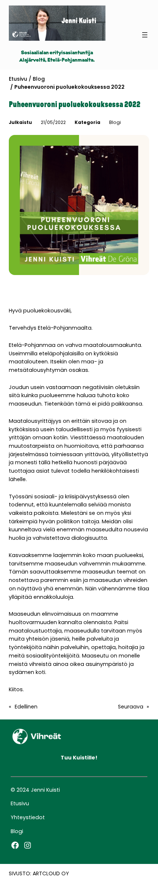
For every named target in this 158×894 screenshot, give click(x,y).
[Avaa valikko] (144, 34)
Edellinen (26, 706)
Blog (39, 79)
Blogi (115, 122)
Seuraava (130, 706)
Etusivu (18, 79)
